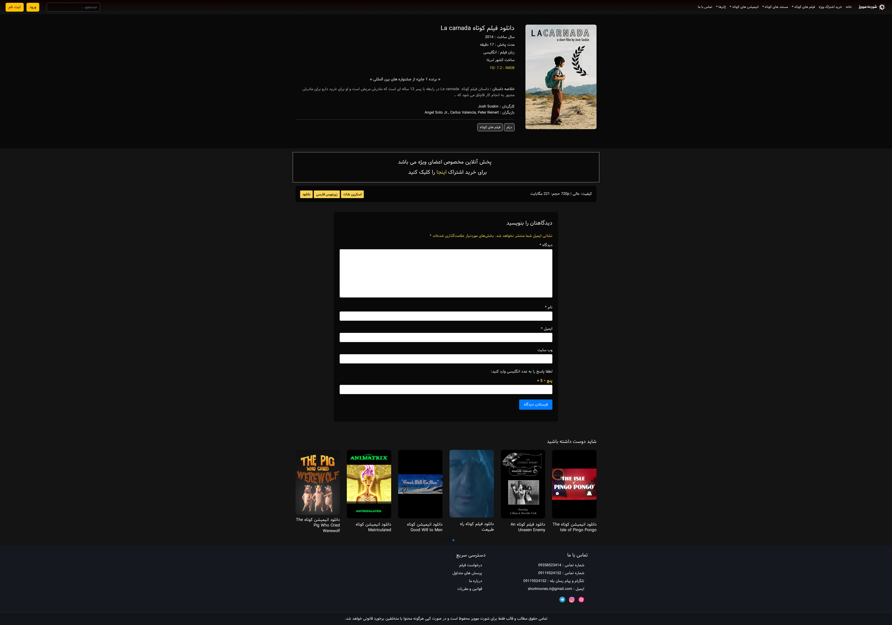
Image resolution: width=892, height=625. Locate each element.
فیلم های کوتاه (804, 7)
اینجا (441, 172)
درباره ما (475, 581)
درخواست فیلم (470, 565)
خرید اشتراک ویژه (830, 7)
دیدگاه (546, 245)
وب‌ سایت (545, 350)
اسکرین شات (352, 194)
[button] (453, 540)
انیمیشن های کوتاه (745, 7)
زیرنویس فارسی (327, 194)
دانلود (306, 194)
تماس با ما (705, 7)
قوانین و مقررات (469, 589)
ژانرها (722, 7)
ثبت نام (15, 7)
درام (509, 127)
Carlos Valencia (463, 112)
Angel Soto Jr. (436, 112)
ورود (33, 7)
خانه (849, 7)
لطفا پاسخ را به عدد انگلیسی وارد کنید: (521, 371)
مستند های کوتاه (776, 7)
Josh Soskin (488, 106)
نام (548, 307)
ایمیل (546, 329)
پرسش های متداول (467, 573)
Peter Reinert (488, 112)
